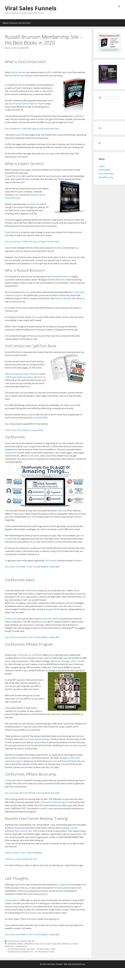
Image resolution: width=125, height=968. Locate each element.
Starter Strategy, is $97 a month (69, 661)
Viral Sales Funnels (31, 8)
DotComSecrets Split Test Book (24, 373)
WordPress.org (106, 177)
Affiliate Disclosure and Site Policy (16, 23)
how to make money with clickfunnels (55, 944)
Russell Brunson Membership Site (21, 941)
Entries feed (104, 169)
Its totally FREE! (40, 417)
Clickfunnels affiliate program (54, 802)
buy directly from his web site (23, 103)
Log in (101, 166)
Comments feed (106, 173)
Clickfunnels (11, 452)
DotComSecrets (18, 72)
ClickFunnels (11, 618)
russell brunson (21, 946)
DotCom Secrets (62, 298)
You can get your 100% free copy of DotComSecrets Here (32, 128)
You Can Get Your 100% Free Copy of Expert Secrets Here (32, 241)
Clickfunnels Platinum (50, 618)
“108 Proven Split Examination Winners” (24, 377)
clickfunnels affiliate (15, 944)
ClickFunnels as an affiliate (29, 654)
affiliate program (28, 912)
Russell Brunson (17, 75)
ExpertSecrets (12, 176)
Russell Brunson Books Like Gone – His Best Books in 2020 (31, 949)
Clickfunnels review (31, 944)
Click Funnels (50, 560)
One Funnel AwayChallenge (36, 739)
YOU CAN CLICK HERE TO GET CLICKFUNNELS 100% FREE (32, 566)
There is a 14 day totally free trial (21, 859)
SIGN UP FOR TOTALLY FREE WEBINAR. (23, 852)
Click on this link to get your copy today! (24, 430)
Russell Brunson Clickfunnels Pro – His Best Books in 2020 (31, 951)
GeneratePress (78, 964)
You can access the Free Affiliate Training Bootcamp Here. (32, 792)
